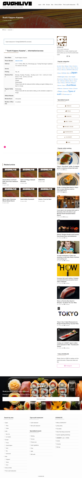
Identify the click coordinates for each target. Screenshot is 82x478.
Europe (6, 439)
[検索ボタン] (77, 4)
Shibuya (64, 82)
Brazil (72, 66)
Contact (58, 441)
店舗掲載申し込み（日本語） (63, 438)
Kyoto (68, 76)
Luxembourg (61, 79)
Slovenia (60, 85)
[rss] (69, 56)
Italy (69, 73)
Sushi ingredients (35, 445)
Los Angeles (8, 436)
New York (72, 79)
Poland (73, 80)
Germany (65, 69)
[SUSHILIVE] (17, 3)
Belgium (68, 66)
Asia (64, 66)
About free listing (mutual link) (63, 431)
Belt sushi (33, 454)
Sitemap (58, 447)
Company (58, 444)
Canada (60, 68)
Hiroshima (71, 69)
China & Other (8, 467)
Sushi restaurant (34, 422)
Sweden (61, 88)
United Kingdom (9, 445)
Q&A (32, 451)
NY (59, 80)
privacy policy (59, 425)
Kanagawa (63, 76)
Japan (6, 422)
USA (6, 431)
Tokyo (61, 91)
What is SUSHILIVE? (61, 422)
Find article (58, 428)
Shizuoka (69, 82)
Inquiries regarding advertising (63, 435)
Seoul (60, 82)
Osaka (68, 80)
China (65, 68)
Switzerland (67, 88)
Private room (34, 442)
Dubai (73, 68)
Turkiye (66, 91)
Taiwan (72, 88)
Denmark (69, 68)
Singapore (8, 459)
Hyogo (60, 73)
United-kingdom (67, 94)
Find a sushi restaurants (10, 471)
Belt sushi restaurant (35, 425)
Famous (32, 439)
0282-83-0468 (19, 60)
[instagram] (67, 56)
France (60, 69)
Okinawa (63, 80)
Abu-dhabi (59, 66)
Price (32, 448)
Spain (65, 85)
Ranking (32, 436)
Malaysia (67, 79)
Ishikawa (65, 73)
